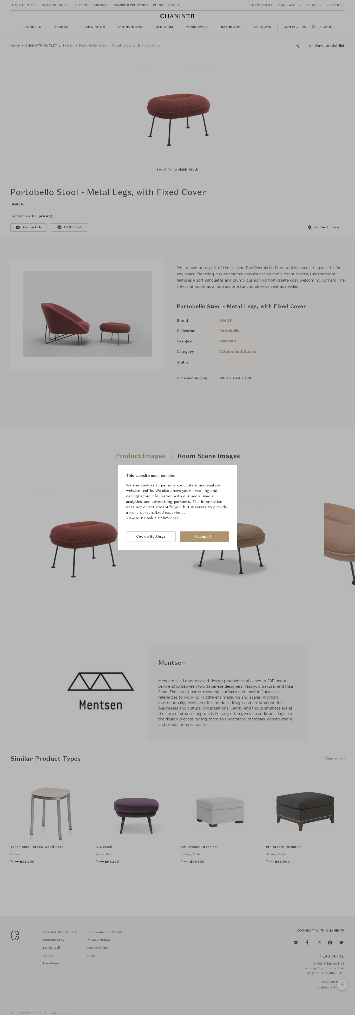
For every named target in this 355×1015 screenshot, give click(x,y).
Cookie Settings (151, 536)
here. (175, 518)
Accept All (204, 536)
